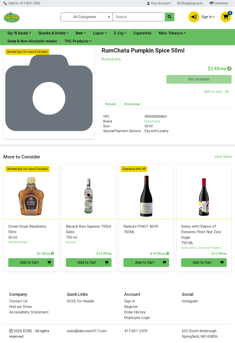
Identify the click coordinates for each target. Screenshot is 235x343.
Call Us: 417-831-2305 (24, 3)
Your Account (160, 3)
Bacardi (71, 242)
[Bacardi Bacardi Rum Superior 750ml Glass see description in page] (89, 191)
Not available (199, 79)
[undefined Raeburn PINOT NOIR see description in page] (146, 191)
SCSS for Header (80, 301)
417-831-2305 (136, 331)
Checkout (220, 3)
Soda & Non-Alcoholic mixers (32, 41)
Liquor (98, 33)
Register (131, 306)
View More (223, 157)
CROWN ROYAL (18, 242)
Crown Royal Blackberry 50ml (27, 232)
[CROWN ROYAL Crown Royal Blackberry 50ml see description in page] (31, 191)
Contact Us (18, 301)
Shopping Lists (191, 3)
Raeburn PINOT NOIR (140, 229)
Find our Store (20, 306)
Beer (79, 33)
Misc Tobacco (171, 33)
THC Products (76, 41)
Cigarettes (142, 33)
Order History (135, 312)
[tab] (110, 104)
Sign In (129, 301)
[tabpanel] (166, 126)
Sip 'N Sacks (17, 33)
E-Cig (118, 33)
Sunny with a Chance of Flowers (201, 247)
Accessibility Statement (29, 312)
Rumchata (152, 121)
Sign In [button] (206, 17)
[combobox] (139, 17)
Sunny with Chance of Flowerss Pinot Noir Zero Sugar (201, 234)
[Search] (169, 17)
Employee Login (137, 317)
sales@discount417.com (86, 331)
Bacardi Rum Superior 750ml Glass (88, 232)
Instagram (190, 301)
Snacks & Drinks (52, 33)
